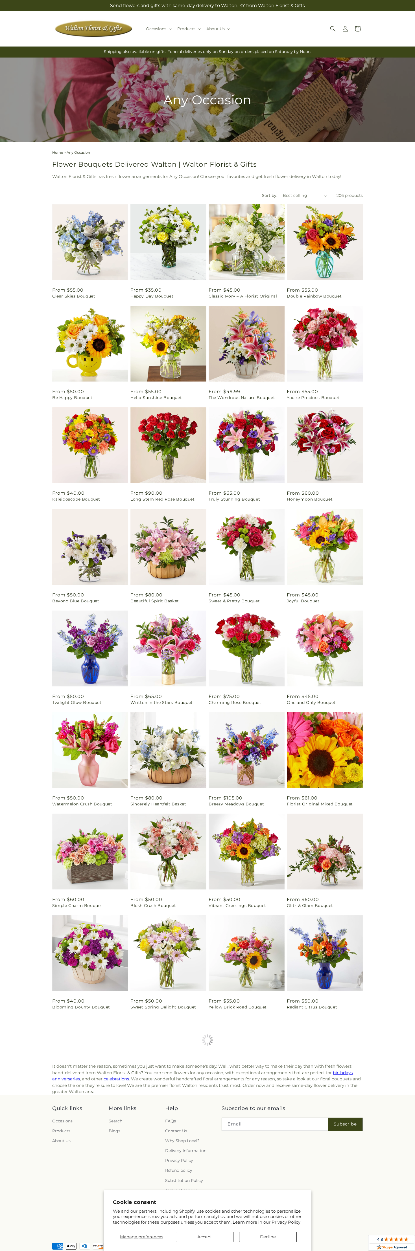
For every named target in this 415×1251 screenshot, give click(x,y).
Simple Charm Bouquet (77, 905)
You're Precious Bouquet (313, 397)
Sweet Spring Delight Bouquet (163, 1007)
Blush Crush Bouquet (153, 905)
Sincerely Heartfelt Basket (158, 804)
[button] (158, 29)
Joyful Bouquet (303, 601)
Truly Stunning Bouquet (234, 499)
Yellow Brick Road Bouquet (238, 1007)
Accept (204, 1236)
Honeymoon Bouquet (310, 499)
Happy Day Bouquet (151, 296)
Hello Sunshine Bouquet (156, 397)
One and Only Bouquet (311, 702)
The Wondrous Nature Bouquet (242, 397)
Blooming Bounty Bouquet (81, 1007)
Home (57, 152)
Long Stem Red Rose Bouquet (162, 499)
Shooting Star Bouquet (312, 1210)
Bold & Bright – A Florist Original (322, 1108)
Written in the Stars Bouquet (161, 702)
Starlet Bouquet (69, 1210)
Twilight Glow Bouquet (77, 702)
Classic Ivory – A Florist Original (243, 296)
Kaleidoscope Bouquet (76, 499)
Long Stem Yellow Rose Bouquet (87, 1108)
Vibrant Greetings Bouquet (237, 905)
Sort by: (269, 195)
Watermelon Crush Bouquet (82, 804)
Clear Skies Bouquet (73, 296)
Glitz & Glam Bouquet (310, 905)
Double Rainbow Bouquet (314, 296)
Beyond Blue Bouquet (75, 601)
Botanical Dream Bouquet (158, 1108)
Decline (268, 1236)
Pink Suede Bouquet (230, 1108)
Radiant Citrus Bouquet (312, 1007)
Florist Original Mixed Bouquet (320, 804)
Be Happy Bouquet (72, 397)
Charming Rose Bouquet (235, 702)
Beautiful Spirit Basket (154, 601)
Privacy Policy (286, 1222)
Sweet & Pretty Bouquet (234, 601)
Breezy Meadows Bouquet (236, 804)
